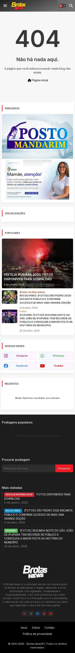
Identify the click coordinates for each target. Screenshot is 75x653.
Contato (49, 627)
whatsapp (58, 355)
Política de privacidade (37, 633)
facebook (22, 365)
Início (24, 627)
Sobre (36, 627)
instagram (22, 355)
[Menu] (5, 6)
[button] (62, 6)
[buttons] (24, 613)
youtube (58, 365)
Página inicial (37, 80)
